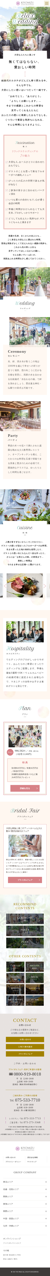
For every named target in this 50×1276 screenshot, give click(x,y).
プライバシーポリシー (13, 1162)
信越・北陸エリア (11, 1189)
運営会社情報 (32, 1157)
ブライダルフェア (25, 880)
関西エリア (8, 1211)
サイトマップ (31, 1162)
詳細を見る (25, 788)
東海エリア (8, 1204)
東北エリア (8, 1182)
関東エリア (8, 1197)
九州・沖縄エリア (11, 1226)
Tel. (25, 1100)
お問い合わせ (11, 1157)
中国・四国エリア (11, 1219)
